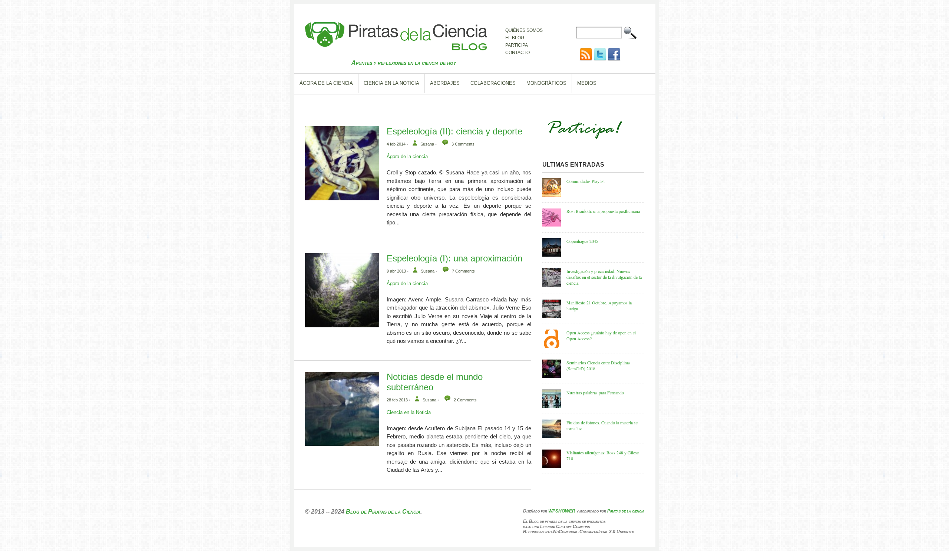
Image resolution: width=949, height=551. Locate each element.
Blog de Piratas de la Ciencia (383, 511)
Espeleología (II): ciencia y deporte (454, 131)
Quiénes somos (524, 30)
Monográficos (546, 83)
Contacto (517, 52)
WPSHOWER (561, 511)
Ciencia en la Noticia (391, 83)
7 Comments (463, 271)
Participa (516, 45)
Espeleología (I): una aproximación (454, 258)
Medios (586, 83)
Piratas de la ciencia (625, 511)
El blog (514, 37)
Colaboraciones (493, 83)
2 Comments (465, 400)
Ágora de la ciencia (326, 83)
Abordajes (445, 83)
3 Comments (463, 144)
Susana (427, 144)
